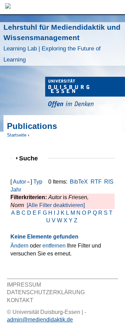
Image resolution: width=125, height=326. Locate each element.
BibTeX (79, 182)
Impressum (24, 285)
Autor (19, 182)
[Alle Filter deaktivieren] (56, 205)
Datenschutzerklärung (46, 292)
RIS (109, 182)
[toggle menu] (116, 7)
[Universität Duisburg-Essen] (85, 93)
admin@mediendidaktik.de (40, 320)
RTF (96, 182)
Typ (37, 182)
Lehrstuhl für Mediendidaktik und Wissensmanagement (61, 43)
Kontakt (20, 300)
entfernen (54, 246)
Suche (31, 158)
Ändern (19, 246)
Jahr (15, 190)
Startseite (16, 135)
